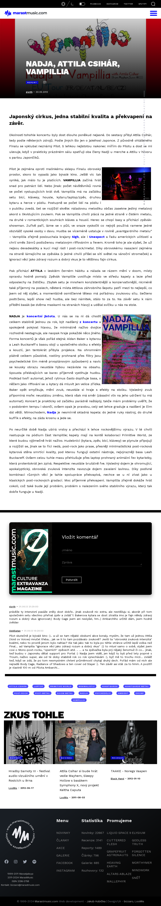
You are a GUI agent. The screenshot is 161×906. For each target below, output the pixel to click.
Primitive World (60, 686)
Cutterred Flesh (116, 842)
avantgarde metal (137, 686)
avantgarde (110, 686)
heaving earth (114, 864)
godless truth (139, 842)
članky (62, 840)
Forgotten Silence (141, 853)
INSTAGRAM (112, 4)
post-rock (21, 693)
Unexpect (97, 237)
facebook (64, 863)
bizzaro (128, 901)
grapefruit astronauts (117, 853)
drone (140, 693)
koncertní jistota (41, 316)
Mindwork (140, 870)
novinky (63, 833)
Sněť (136, 878)
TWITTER (128, 4)
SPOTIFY (142, 4)
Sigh (75, 237)
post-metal (42, 693)
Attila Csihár (18, 686)
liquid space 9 (119, 833)
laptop (38, 686)
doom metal (65, 693)
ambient (123, 693)
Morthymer (142, 863)
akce (60, 848)
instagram (65, 870)
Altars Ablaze (119, 874)
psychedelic (103, 693)
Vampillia (79, 700)
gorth (29, 92)
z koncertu (89, 322)
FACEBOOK (95, 4)
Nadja (51, 412)
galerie (63, 855)
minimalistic (87, 686)
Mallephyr (116, 881)
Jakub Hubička (96, 901)
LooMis (139, 901)
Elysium (138, 833)
